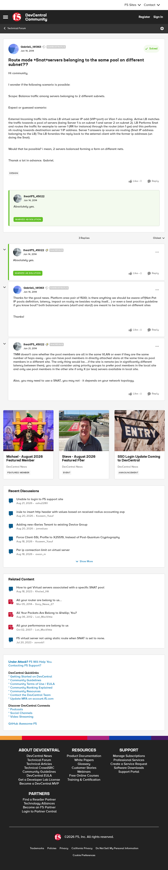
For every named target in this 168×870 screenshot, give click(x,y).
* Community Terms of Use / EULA (31, 684)
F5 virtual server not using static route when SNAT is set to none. (60, 638)
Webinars (84, 772)
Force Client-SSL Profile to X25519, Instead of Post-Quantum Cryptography (68, 537)
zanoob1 (39, 642)
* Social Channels (20, 713)
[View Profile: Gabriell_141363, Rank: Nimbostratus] (13, 49)
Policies (51, 848)
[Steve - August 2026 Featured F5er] (84, 430)
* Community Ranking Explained (30, 687)
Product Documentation (84, 756)
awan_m (40, 554)
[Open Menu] (162, 28)
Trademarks (37, 848)
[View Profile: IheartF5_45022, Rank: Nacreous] (17, 252)
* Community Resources (24, 691)
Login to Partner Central (39, 811)
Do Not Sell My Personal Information (117, 848)
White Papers (84, 760)
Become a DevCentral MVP (39, 784)
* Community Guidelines (24, 680)
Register (144, 17)
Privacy (64, 848)
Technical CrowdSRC (39, 768)
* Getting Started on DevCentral (30, 676)
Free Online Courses (84, 776)
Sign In (158, 17)
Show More (86, 561)
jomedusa (42, 528)
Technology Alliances (39, 803)
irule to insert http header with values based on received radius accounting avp (70, 512)
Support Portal (128, 772)
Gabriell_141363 (31, 47)
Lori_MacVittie (43, 617)
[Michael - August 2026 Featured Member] (28, 430)
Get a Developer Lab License (39, 780)
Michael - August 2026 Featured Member (24, 458)
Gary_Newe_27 (44, 604)
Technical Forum (16, 28)
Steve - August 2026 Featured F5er (78, 458)
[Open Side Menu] (5, 17)
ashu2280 (41, 503)
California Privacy (82, 848)
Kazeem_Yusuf (44, 516)
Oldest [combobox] (159, 238)
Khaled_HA (42, 591)
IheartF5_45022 (34, 196)
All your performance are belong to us (42, 625)
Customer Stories (84, 768)
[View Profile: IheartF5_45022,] (18, 198)
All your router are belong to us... (39, 600)
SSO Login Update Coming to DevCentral (139, 458)
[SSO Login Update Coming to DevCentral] (140, 430)
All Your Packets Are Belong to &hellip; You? (46, 613)
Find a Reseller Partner (39, 800)
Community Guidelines (39, 772)
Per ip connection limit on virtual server (43, 550)
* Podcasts (15, 709)
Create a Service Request (128, 764)
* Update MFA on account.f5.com (30, 698)
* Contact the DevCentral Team (29, 695)
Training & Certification (83, 780)
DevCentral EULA (39, 776)
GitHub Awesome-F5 (22, 723)
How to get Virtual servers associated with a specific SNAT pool (60, 587)
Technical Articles (39, 764)
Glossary (84, 764)
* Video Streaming (20, 716)
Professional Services (129, 760)
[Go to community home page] (29, 17)
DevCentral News (16, 466)
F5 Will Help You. (30, 662)
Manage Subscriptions (129, 756)
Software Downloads (129, 768)
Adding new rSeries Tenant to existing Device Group (51, 524)
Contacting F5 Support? (24, 665)
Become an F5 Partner (39, 807)
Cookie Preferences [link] (84, 855)
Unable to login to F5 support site (39, 499)
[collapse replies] (4, 249)
